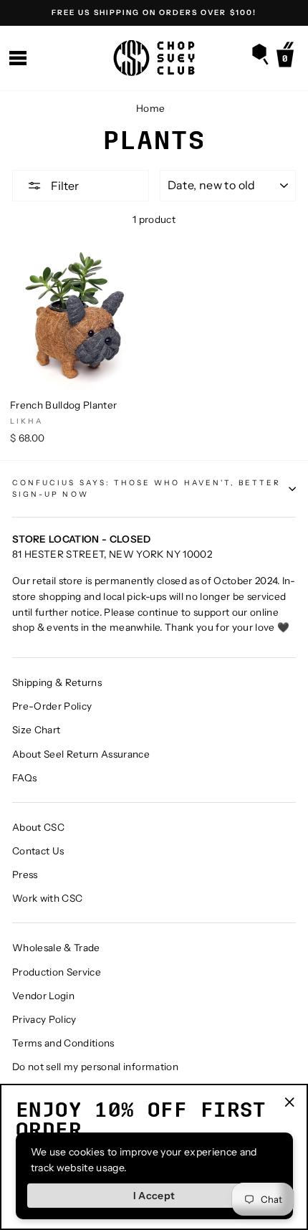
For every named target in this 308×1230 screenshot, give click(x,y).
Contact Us (38, 851)
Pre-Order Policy (52, 706)
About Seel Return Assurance (81, 754)
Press (25, 874)
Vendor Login (43, 995)
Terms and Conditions (63, 1043)
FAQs (24, 777)
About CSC (38, 827)
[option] (154, 13)
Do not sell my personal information (95, 1066)
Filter (64, 185)
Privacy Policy (44, 1019)
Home (150, 108)
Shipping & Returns (57, 682)
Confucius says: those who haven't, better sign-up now (146, 488)
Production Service (56, 972)
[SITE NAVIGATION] (18, 58)
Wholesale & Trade (56, 947)
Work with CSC (47, 898)
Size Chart (36, 729)
